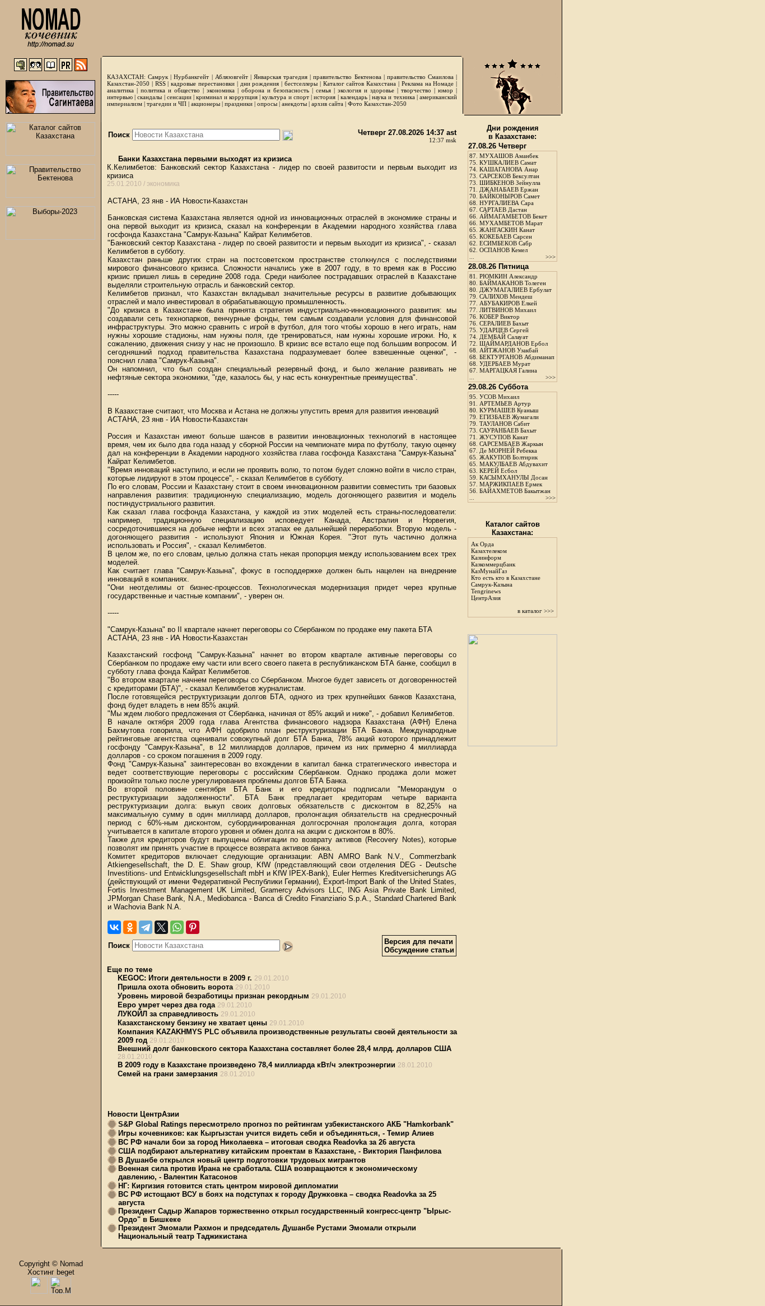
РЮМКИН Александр (508, 276)
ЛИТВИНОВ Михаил (507, 309)
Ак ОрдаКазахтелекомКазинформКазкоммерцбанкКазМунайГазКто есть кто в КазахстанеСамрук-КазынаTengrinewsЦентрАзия (505, 571)
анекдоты (294, 103)
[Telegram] (145, 927)
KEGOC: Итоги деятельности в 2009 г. (185, 978)
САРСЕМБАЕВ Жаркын (511, 443)
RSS (160, 83)
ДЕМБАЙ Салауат (503, 336)
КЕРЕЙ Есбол (498, 470)
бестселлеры (301, 83)
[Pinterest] (192, 927)
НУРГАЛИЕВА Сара (506, 202)
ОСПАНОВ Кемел (503, 250)
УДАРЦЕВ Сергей (504, 330)
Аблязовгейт (231, 76)
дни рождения (259, 83)
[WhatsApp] (177, 927)
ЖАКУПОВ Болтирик (508, 457)
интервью (120, 97)
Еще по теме (129, 969)
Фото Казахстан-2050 (377, 103)
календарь (353, 97)
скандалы (149, 97)
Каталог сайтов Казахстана (360, 83)
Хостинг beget (50, 1272)
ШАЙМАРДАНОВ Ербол (513, 343)
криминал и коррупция (226, 97)
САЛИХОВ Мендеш (505, 296)
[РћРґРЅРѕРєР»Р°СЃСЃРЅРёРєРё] (130, 927)
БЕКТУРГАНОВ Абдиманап (516, 357)
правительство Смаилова (420, 76)
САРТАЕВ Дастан (503, 209)
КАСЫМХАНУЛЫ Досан (513, 477)
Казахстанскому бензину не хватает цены (192, 1023)
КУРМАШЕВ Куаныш (508, 410)
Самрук (158, 76)
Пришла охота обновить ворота (175, 987)
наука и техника (393, 97)
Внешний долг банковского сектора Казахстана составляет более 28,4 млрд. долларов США (284, 1048)
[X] (161, 927)
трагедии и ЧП (166, 103)
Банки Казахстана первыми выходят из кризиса (204, 159)
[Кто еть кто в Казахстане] (512, 744)
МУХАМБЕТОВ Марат (511, 223)
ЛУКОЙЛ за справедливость (168, 1014)
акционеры (205, 103)
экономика (221, 90)
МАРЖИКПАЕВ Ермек (510, 484)
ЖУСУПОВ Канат (503, 437)
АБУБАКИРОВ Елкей (508, 303)
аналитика (120, 90)
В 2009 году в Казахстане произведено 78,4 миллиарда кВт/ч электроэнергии (256, 1065)
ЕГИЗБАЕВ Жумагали (509, 416)
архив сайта (327, 103)
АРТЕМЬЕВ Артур (505, 403)
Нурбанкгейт (191, 76)
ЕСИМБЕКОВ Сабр (505, 243)
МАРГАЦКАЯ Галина (508, 370)
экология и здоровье (366, 90)
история (324, 97)
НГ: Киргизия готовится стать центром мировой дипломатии (228, 1186)
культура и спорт (285, 97)
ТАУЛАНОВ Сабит (504, 423)
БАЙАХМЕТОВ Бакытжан (515, 490)
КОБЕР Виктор (499, 316)
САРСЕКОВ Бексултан (509, 176)
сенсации (179, 97)
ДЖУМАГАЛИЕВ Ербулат (515, 289)
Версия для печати (418, 941)
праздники (239, 103)
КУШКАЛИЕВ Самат (508, 162)
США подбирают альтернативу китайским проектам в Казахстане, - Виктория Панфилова (279, 1151)
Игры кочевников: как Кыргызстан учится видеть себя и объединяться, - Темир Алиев (276, 1133)
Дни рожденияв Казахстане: (513, 132)
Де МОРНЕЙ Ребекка (508, 450)
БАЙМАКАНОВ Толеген (512, 283)
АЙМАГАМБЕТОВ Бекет (513, 216)
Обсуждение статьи (419, 950)
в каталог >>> (535, 610)
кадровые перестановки (203, 83)
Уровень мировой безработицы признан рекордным (213, 996)
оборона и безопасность (275, 90)
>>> (550, 256)
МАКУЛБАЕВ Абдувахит (513, 464)
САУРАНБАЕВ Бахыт (508, 430)
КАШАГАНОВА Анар (508, 169)
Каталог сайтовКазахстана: (513, 528)
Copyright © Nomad (51, 1263)
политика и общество (170, 90)
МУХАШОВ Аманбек (508, 155)
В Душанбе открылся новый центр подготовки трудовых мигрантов (242, 1160)
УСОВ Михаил (499, 396)
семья (323, 90)
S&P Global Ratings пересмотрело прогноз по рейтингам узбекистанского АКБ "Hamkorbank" (286, 1124)
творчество (416, 90)
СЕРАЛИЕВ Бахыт (504, 323)
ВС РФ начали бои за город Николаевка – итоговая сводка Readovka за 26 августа (266, 1142)
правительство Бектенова (347, 76)
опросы (267, 103)
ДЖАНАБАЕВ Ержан (508, 189)
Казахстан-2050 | (131, 83)
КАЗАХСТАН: (126, 76)
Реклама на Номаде (428, 83)
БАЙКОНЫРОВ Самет (509, 196)
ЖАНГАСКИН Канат (507, 229)
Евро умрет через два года (166, 1005)
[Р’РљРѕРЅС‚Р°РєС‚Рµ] (114, 927)
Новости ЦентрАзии (143, 1114)
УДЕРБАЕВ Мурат (504, 363)
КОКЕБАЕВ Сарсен (505, 236)
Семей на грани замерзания (168, 1074)
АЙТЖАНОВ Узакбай (508, 350)
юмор (445, 90)
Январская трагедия (280, 76)
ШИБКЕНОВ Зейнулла (509, 182)
